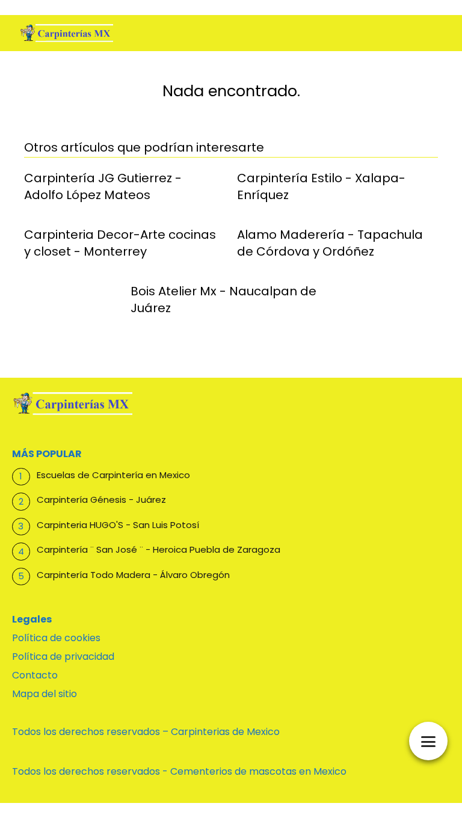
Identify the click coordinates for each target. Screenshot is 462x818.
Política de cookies (56, 638)
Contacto (35, 675)
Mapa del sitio (44, 694)
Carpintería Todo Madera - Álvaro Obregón (133, 574)
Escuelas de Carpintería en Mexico (113, 475)
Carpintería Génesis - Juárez (101, 499)
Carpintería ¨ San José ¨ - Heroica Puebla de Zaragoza (158, 549)
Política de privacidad (63, 656)
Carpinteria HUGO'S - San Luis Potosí (118, 524)
